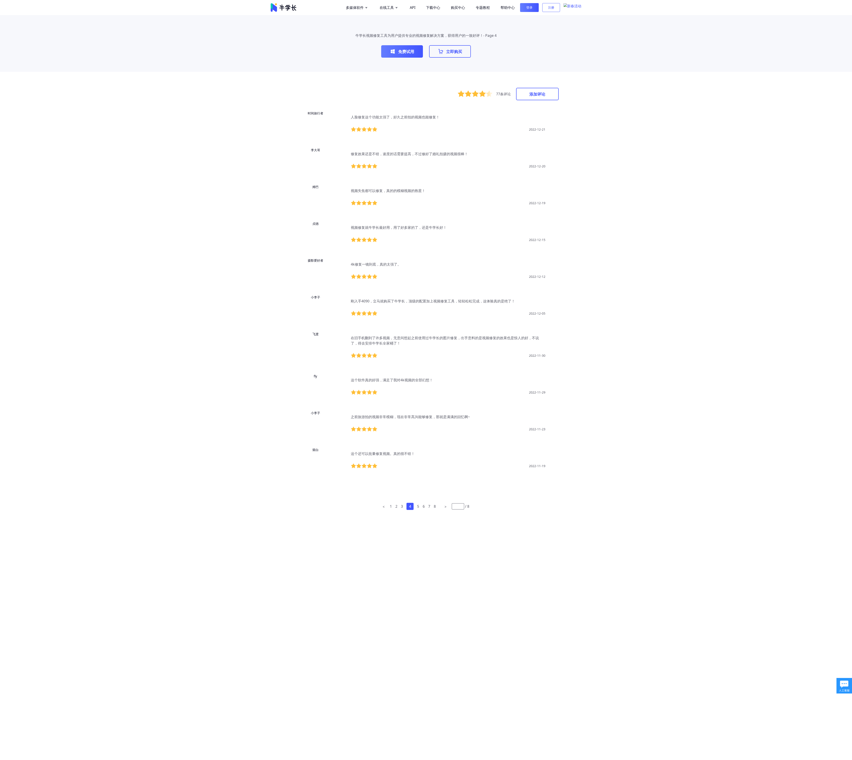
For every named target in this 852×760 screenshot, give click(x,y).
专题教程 (483, 7)
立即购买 (454, 51)
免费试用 (406, 51)
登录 (529, 7)
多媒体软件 (355, 7)
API (412, 7)
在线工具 (387, 7)
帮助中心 (508, 7)
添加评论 (537, 94)
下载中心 (433, 7)
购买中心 (458, 7)
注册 (551, 7)
